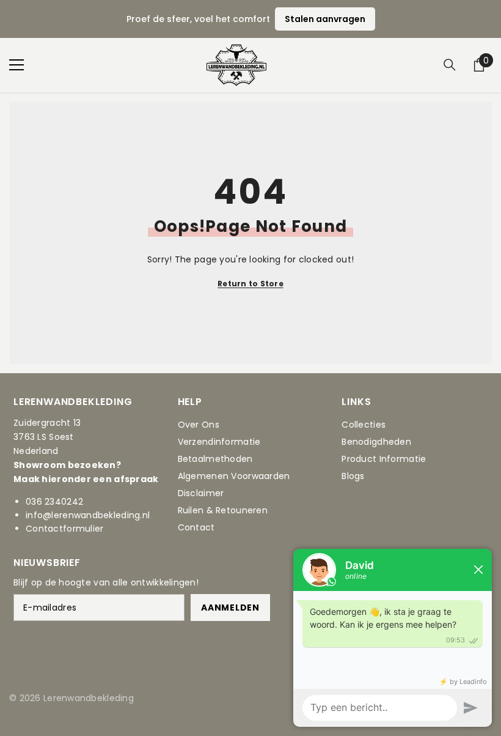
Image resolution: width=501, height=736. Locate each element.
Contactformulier (64, 528)
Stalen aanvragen (325, 19)
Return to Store (250, 283)
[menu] (16, 65)
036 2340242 (54, 502)
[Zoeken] (449, 65)
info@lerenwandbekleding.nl (88, 515)
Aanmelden (230, 607)
